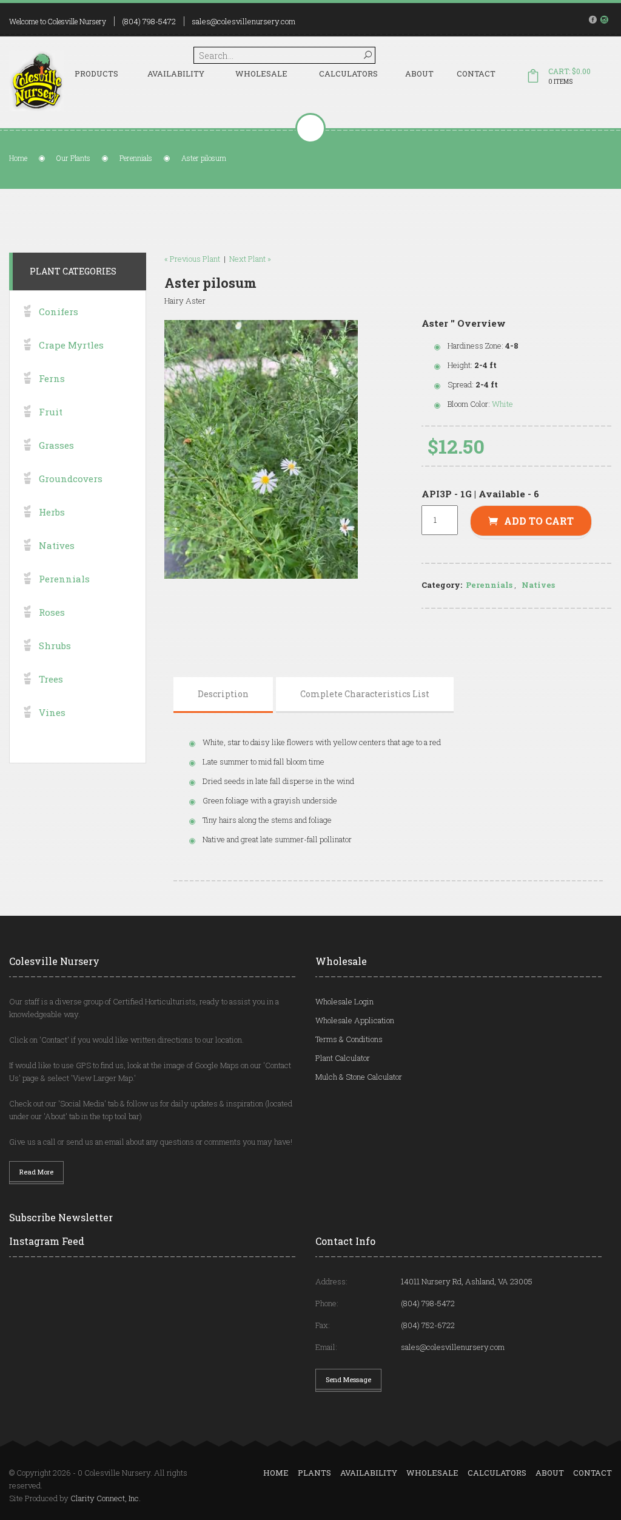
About (419, 73)
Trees (51, 679)
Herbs (52, 512)
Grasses (56, 445)
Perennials (135, 158)
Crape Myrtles (71, 345)
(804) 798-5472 (149, 21)
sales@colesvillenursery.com (243, 21)
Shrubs (55, 645)
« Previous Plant (192, 258)
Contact (476, 73)
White (502, 403)
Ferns (52, 378)
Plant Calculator (342, 1057)
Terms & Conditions (349, 1039)
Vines (52, 712)
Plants (314, 1472)
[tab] (223, 694)
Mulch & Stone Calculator (358, 1076)
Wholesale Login (344, 1001)
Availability (175, 73)
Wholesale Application (354, 1020)
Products (96, 73)
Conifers (58, 311)
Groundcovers (70, 478)
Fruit (50, 412)
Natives (538, 584)
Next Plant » (250, 258)
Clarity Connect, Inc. (105, 1498)
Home (18, 158)
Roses (52, 612)
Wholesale (261, 73)
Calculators (348, 73)
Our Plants (73, 158)
